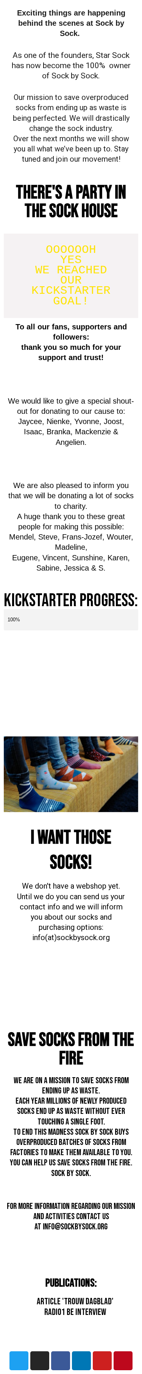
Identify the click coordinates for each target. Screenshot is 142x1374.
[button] (11, 980)
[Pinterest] (123, 1360)
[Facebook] (60, 1360)
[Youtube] (102, 1360)
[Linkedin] (81, 1360)
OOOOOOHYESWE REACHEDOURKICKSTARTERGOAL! (71, 275)
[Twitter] (18, 1360)
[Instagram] (39, 1360)
